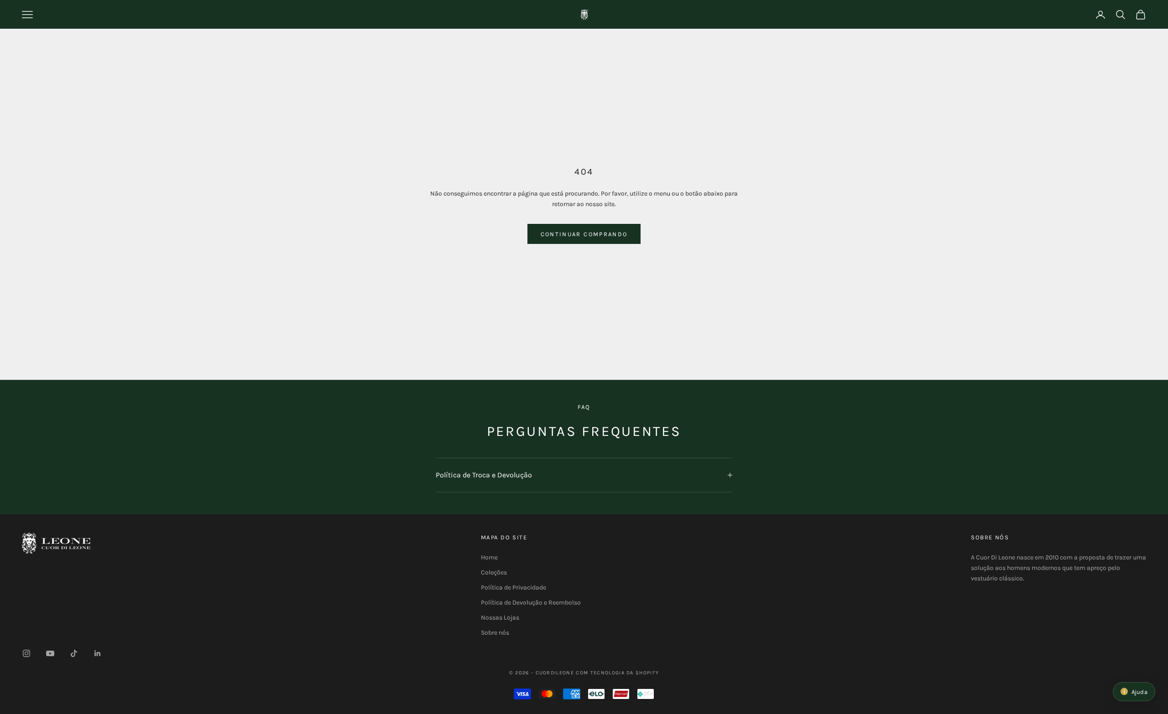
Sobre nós (495, 632)
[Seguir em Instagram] (26, 653)
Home (489, 557)
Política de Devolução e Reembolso (531, 602)
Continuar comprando (584, 234)
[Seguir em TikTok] (73, 653)
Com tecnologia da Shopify (617, 673)
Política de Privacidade (513, 587)
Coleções (494, 572)
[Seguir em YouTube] (50, 653)
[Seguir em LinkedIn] (97, 653)
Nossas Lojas (500, 617)
